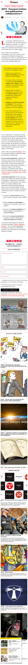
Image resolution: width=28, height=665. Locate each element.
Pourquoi (14, 6)
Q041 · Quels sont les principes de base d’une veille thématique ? (12, 400)
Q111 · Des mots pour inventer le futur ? (14, 467)
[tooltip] (8, 37)
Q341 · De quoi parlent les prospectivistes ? (14, 500)
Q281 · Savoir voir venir (14, 648)
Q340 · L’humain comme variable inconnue (11, 536)
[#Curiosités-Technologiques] (14, 306)
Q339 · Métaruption (7, 572)
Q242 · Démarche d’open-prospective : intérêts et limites (14, 656)
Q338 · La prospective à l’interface (12, 606)
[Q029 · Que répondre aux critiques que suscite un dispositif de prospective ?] (14, 322)
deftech (20, 151)
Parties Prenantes (14, 246)
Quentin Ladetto (8, 17)
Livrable (19, 244)
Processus (20, 6)
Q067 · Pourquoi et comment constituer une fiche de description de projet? (13, 366)
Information (10, 244)
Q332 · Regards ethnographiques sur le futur (14, 641)
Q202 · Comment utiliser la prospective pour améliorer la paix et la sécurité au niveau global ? (14, 434)
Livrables (7, 6)
